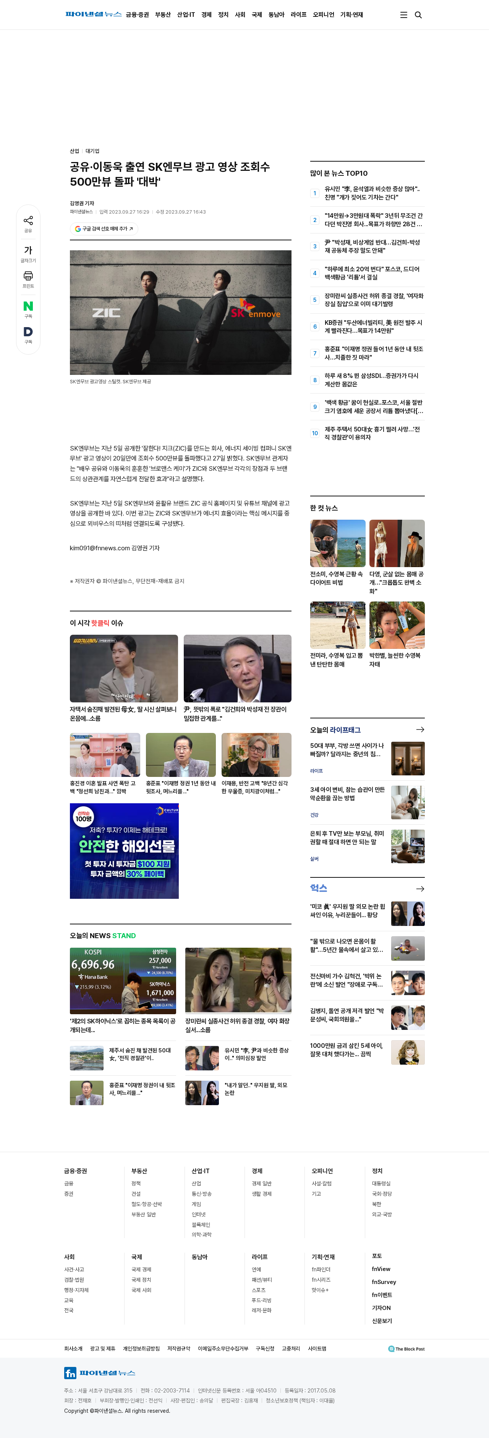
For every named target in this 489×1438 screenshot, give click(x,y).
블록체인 (201, 1225)
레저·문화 (262, 1310)
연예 (256, 1269)
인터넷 (199, 1214)
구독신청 (265, 1349)
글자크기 (28, 260)
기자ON (381, 1308)
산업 (196, 1183)
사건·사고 (74, 1269)
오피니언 (323, 14)
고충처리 (291, 1349)
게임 (196, 1204)
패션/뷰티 (262, 1280)
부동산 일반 (143, 1214)
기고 (316, 1194)
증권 (68, 1194)
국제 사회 (141, 1290)
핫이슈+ (320, 1290)
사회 (240, 14)
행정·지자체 (76, 1290)
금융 (68, 1183)
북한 (376, 1204)
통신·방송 (202, 1194)
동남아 (277, 14)
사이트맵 (317, 1349)
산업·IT (186, 14)
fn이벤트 (382, 1295)
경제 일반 (262, 1183)
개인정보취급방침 (141, 1349)
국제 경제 (141, 1269)
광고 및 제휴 (102, 1349)
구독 (28, 316)
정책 (136, 1183)
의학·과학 (202, 1235)
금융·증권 (137, 14)
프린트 (28, 286)
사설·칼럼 (322, 1183)
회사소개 (73, 1349)
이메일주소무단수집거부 (223, 1349)
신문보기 (382, 1321)
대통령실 (381, 1183)
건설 (136, 1194)
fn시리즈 (321, 1280)
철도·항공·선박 (146, 1204)
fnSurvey (384, 1282)
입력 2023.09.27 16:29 (124, 212)
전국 (68, 1310)
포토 (377, 1256)
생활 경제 (262, 1194)
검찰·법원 (74, 1280)
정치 (223, 14)
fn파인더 (321, 1269)
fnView (381, 1269)
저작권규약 (178, 1349)
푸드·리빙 (262, 1300)
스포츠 (259, 1290)
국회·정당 (382, 1194)
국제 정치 (141, 1280)
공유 (28, 230)
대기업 (92, 151)
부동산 (163, 14)
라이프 (299, 14)
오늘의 (335, 730)
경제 (206, 14)
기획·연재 (351, 14)
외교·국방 (382, 1214)
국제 (257, 14)
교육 (68, 1300)
